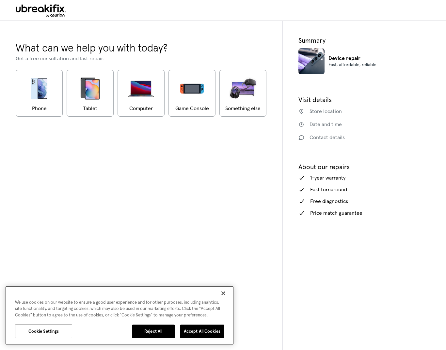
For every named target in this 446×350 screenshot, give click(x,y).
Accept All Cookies (202, 331)
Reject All (153, 331)
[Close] (223, 293)
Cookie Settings (43, 331)
